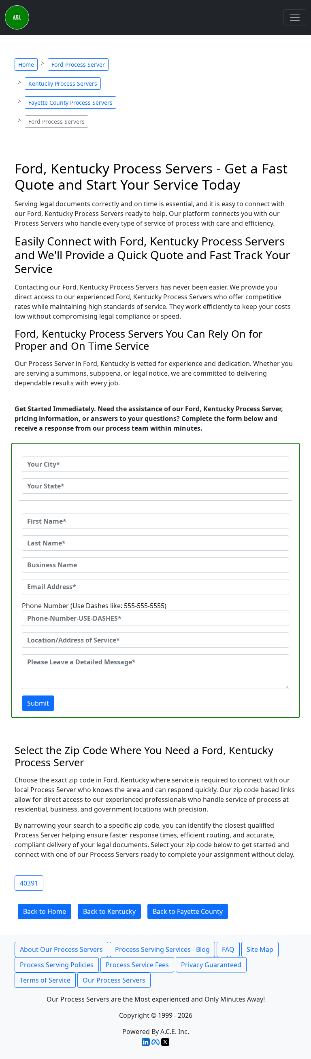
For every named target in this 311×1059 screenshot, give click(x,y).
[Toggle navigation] (294, 17)
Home (26, 64)
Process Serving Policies (57, 964)
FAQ (228, 949)
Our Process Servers (114, 980)
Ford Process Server (78, 64)
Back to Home (44, 911)
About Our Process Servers (61, 949)
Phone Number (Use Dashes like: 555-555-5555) (94, 605)
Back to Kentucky (109, 911)
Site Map (260, 949)
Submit (38, 703)
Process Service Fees (137, 964)
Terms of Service (45, 980)
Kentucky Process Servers (62, 83)
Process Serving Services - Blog (162, 949)
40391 (29, 883)
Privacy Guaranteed (211, 964)
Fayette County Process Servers (70, 102)
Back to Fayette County (188, 911)
